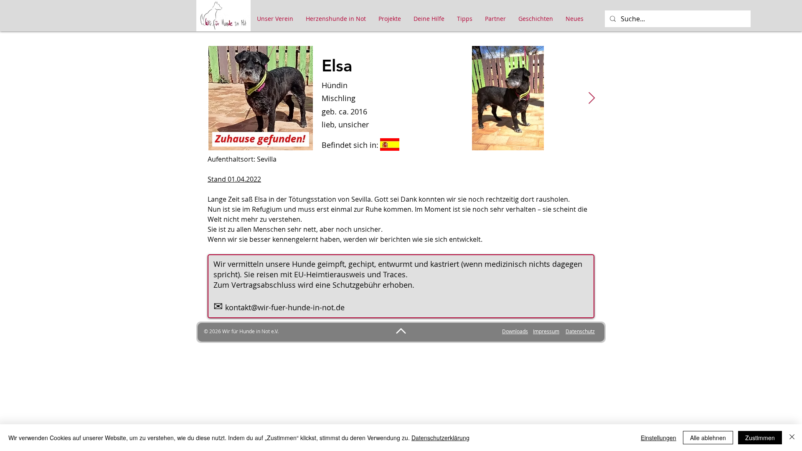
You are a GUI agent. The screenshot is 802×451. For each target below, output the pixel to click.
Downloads (515, 331)
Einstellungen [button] (658, 437)
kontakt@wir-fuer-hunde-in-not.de (285, 307)
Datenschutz (580, 331)
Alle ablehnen (708, 437)
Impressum (546, 331)
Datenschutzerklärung (440, 437)
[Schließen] (792, 437)
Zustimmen (760, 437)
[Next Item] (591, 98)
